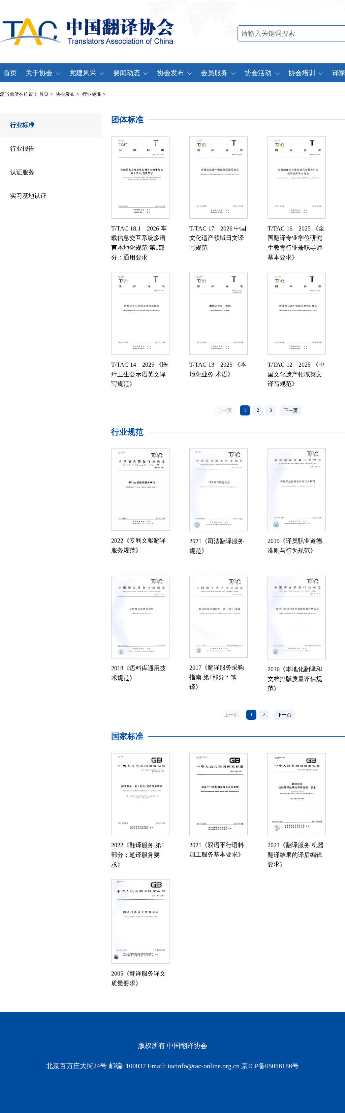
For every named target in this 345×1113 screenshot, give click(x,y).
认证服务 (22, 172)
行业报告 (22, 148)
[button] (290, 410)
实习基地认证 (28, 195)
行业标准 (22, 125)
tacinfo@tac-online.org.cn (204, 1066)
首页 (10, 72)
